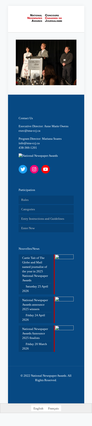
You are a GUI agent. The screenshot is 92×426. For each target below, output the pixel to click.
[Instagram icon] (51, 387)
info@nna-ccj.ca (29, 143)
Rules (25, 200)
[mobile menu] (78, 15)
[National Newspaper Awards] (46, 18)
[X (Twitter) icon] (41, 387)
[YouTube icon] (46, 387)
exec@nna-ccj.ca (29, 130)
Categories (28, 209)
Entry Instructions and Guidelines (42, 218)
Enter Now (28, 228)
